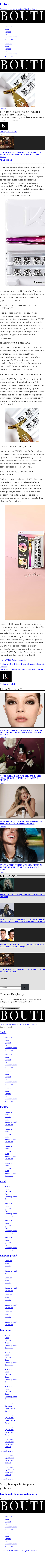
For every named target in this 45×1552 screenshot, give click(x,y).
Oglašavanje (9, 1406)
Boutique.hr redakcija (8, 132)
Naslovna (8, 27)
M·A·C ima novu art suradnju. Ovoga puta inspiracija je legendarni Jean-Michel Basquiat (21, 732)
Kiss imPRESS (5, 660)
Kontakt (8, 1411)
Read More (6, 160)
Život (7, 34)
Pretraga (3, 979)
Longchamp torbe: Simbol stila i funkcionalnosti (26, 669)
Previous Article (6, 664)
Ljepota (8, 32)
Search (3, 1027)
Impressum (9, 1403)
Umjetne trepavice (19, 660)
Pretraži (4, 3)
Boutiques (9, 39)
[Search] (25, 987)
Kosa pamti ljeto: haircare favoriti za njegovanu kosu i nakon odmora (21, 822)
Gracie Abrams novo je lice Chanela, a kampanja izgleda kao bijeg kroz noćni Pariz (21, 154)
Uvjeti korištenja (11, 1408)
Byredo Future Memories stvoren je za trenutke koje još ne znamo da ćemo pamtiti (21, 867)
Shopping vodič (11, 37)
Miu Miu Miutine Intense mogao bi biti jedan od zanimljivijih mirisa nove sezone (20, 778)
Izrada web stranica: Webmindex (18, 1493)
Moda (7, 29)
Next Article (4, 669)
